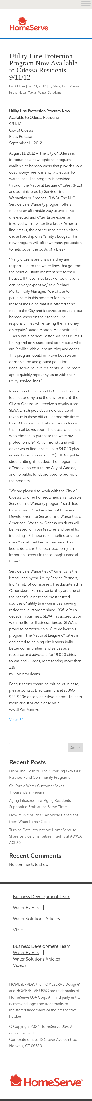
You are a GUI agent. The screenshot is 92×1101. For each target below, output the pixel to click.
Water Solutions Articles (36, 918)
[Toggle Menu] (76, 28)
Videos (19, 930)
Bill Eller (19, 86)
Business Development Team (41, 896)
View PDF (17, 720)
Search (75, 748)
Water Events (26, 907)
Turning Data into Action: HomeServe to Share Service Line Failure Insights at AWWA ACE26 (45, 836)
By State (54, 86)
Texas (32, 93)
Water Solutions (49, 93)
